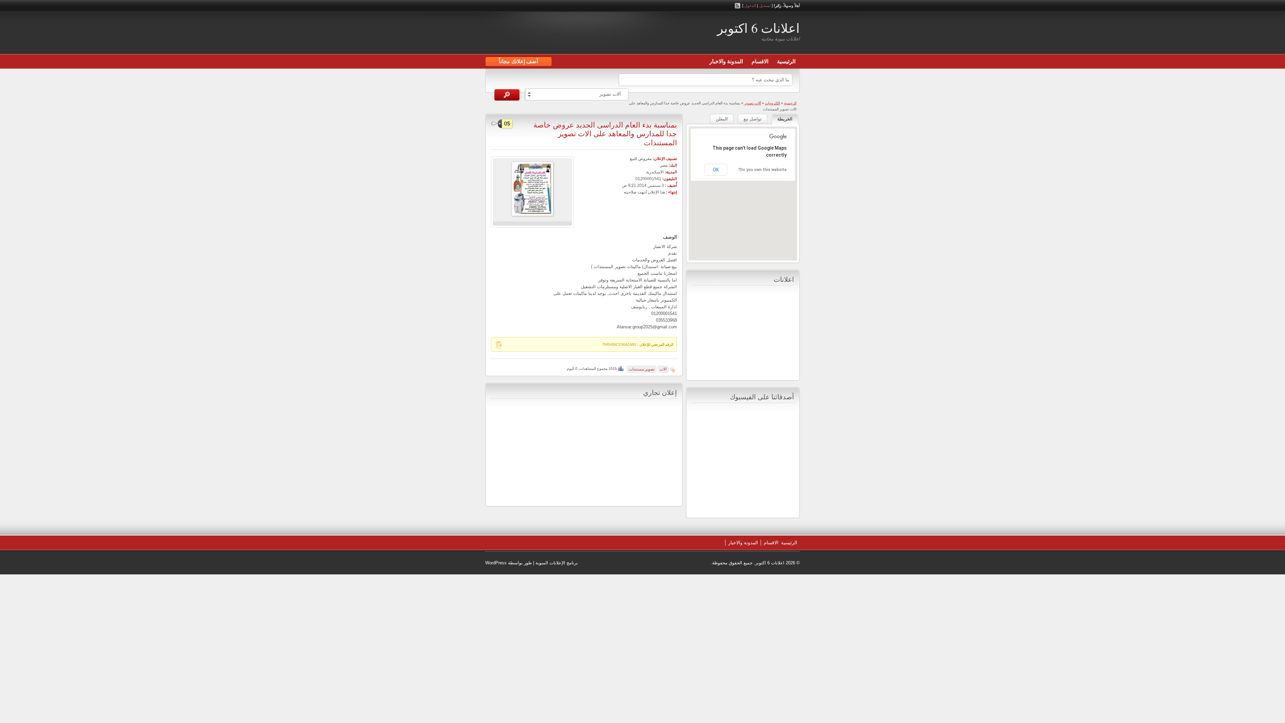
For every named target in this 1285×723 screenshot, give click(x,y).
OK (716, 169)
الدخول (750, 5)
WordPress (496, 562)
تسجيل (765, 5)
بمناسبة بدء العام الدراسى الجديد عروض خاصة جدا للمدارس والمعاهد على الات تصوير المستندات (605, 133)
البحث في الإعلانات (507, 95)
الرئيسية (786, 61)
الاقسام (760, 61)
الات (663, 369)
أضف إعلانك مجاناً (518, 61)
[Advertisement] (563, 34)
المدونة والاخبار (726, 61)
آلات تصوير (752, 103)
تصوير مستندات (642, 369)
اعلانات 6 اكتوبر (758, 27)
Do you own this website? (762, 169)
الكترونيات (772, 103)
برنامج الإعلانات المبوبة (556, 562)
